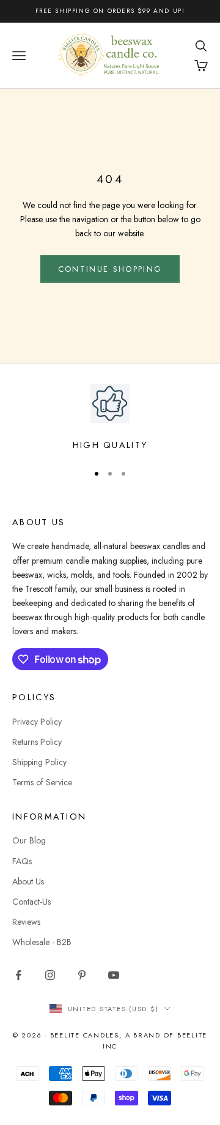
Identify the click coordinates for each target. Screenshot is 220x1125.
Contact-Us (31, 901)
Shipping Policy (39, 762)
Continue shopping (110, 269)
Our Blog (29, 840)
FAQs (22, 861)
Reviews (26, 922)
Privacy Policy (37, 722)
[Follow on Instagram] (50, 975)
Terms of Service (42, 782)
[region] (110, 418)
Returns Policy (37, 742)
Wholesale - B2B (42, 942)
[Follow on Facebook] (18, 975)
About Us (28, 881)
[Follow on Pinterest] (82, 975)
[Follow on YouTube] (114, 975)
